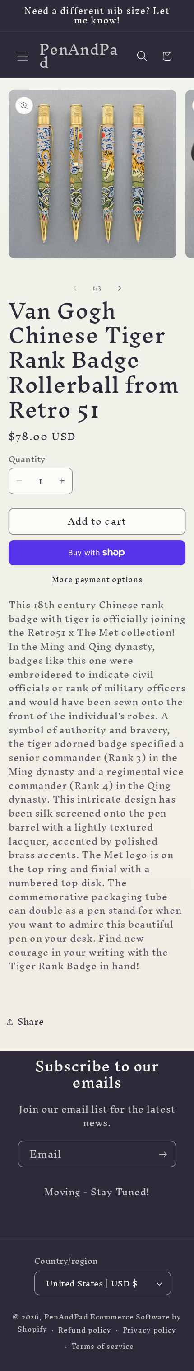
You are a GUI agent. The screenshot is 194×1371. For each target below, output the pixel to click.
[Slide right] (119, 288)
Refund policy (84, 1330)
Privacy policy (149, 1330)
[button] (22, 56)
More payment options (97, 579)
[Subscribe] (163, 1154)
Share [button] (31, 1021)
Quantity (27, 459)
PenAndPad (66, 1317)
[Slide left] (75, 288)
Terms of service (102, 1346)
